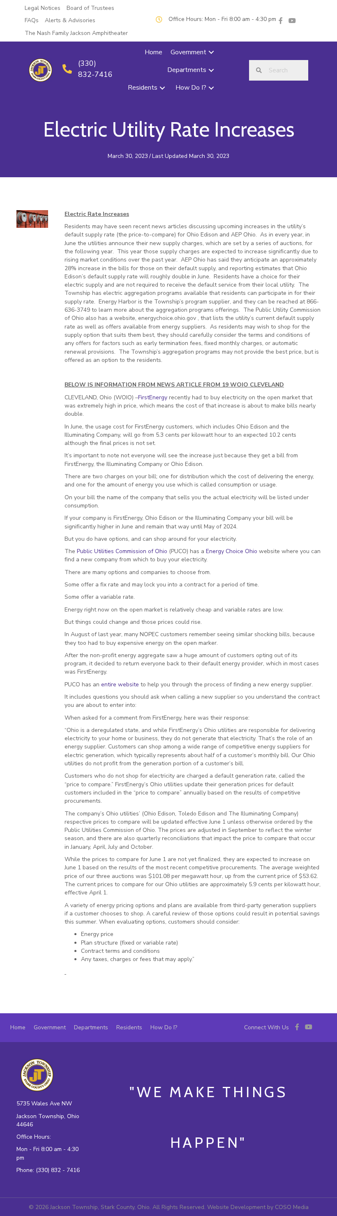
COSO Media (292, 1207)
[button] (211, 52)
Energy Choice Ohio (231, 551)
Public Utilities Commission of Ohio (122, 551)
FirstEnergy (152, 397)
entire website (120, 684)
